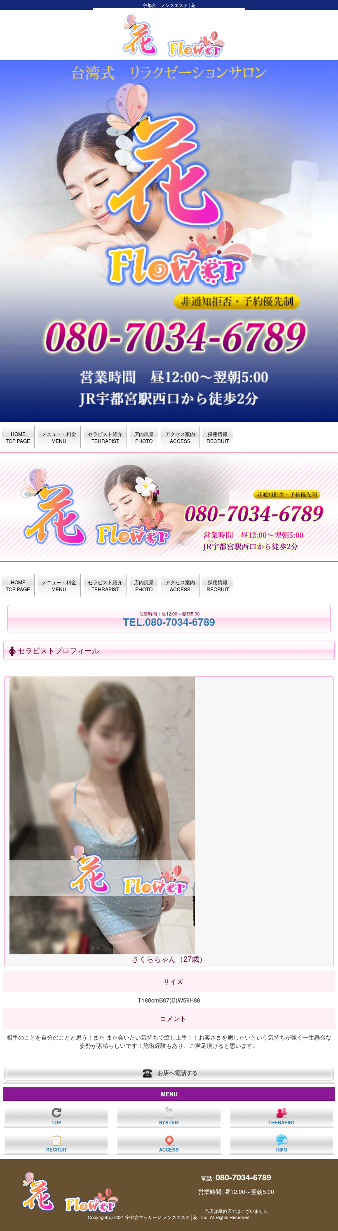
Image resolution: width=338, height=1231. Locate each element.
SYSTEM (169, 1122)
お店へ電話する (176, 1072)
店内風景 (144, 437)
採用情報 (218, 437)
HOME (18, 437)
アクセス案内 (180, 437)
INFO (281, 1149)
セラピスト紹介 (105, 437)
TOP (56, 1122)
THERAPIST (281, 1122)
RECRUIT (56, 1149)
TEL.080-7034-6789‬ (169, 621)
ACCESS (169, 1149)
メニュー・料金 (59, 437)
